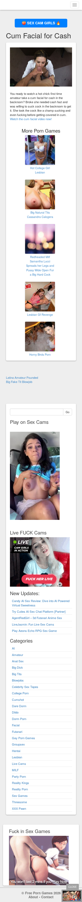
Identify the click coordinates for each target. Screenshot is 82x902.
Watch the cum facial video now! (31, 119)
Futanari (17, 732)
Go (67, 412)
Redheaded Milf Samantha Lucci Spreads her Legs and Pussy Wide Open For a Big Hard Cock (40, 266)
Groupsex (18, 744)
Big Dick (17, 667)
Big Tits (17, 674)
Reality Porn (20, 789)
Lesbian (17, 757)
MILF (15, 770)
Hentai (16, 751)
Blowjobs (18, 680)
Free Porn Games (39, 893)
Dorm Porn (19, 719)
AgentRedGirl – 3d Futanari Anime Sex (37, 618)
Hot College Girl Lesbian (40, 170)
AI (13, 648)
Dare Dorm (19, 706)
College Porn (20, 693)
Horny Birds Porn (40, 354)
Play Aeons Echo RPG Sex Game (34, 631)
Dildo (15, 712)
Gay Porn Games (23, 738)
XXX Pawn (19, 808)
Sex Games (20, 796)
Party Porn (19, 776)
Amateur (17, 655)
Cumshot (18, 699)
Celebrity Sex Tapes (25, 687)
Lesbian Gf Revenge (40, 315)
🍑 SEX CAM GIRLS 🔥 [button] (41, 22)
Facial (16, 725)
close (72, 887)
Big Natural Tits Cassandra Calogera (40, 214)
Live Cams (19, 764)
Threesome (19, 802)
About (33, 896)
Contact (47, 896)
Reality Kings (20, 783)
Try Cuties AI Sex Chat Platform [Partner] (38, 611)
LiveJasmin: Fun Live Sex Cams (33, 624)
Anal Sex (18, 661)
